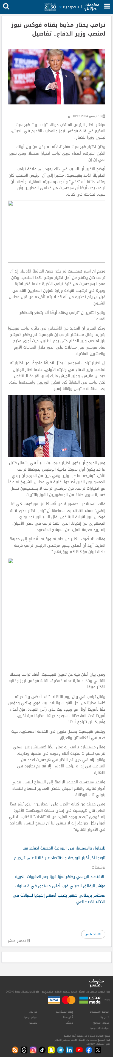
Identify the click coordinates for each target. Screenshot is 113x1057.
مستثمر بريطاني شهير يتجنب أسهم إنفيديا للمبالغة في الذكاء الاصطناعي (59, 898)
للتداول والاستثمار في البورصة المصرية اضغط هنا (63, 848)
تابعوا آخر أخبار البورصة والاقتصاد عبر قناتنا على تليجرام (59, 858)
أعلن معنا (68, 1017)
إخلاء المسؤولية (64, 1012)
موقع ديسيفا (30, 1017)
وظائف (69, 1023)
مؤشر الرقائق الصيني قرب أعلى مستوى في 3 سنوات (60, 886)
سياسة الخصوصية (99, 1028)
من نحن (33, 1012)
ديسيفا (33, 1023)
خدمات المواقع (101, 1023)
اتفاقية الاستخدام (99, 1012)
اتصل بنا (104, 1017)
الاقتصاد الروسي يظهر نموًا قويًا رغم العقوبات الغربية (59, 876)
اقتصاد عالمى (93, 934)
